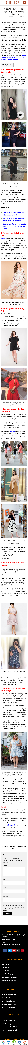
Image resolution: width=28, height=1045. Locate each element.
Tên (4, 879)
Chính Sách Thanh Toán (10, 1027)
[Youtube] (14, 950)
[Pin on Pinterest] (19, 840)
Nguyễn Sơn (21, 16)
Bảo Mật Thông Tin (9, 1020)
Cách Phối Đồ (6, 998)
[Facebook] (5, 950)
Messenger (19, 1044)
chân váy (12, 431)
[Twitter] (10, 950)
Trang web (5, 896)
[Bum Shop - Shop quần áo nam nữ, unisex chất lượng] (12, 3)
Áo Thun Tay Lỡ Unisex (9, 977)
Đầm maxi (4, 238)
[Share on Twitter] (12, 840)
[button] (10, 65)
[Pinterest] (22, 950)
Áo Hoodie (5, 964)
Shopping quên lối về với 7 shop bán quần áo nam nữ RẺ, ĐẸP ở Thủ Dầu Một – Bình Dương (14, 226)
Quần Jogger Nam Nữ (9, 980)
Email (4, 888)
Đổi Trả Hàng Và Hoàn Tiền (11, 1024)
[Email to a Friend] (15, 840)
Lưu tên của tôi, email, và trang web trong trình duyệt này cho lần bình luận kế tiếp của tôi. (14, 907)
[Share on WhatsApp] (5, 840)
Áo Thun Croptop (7, 974)
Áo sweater (6, 967)
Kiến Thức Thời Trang (9, 994)
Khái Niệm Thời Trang (9, 1004)
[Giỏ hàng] (24, 3)
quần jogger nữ (11, 825)
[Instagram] (18, 950)
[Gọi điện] (14, 1042)
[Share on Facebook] (8, 840)
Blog (14, 846)
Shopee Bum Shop (25, 1044)
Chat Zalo (8, 1044)
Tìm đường (3, 1044)
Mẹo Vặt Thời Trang (8, 1001)
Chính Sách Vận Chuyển (10, 1030)
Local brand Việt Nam (9, 1007)
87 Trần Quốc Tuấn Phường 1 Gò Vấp (13, 935)
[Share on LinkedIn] (22, 840)
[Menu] (2, 3)
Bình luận (5, 865)
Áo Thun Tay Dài (7, 971)
